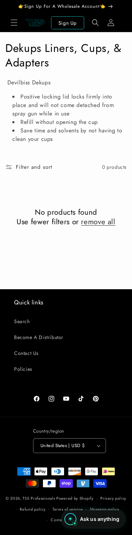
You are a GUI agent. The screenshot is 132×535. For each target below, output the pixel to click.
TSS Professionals (39, 498)
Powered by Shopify (75, 498)
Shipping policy (104, 509)
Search (22, 321)
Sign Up (67, 22)
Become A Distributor (38, 337)
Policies (23, 369)
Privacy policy (113, 498)
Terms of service (67, 509)
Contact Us (26, 353)
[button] (14, 22)
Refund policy (32, 509)
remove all (98, 222)
